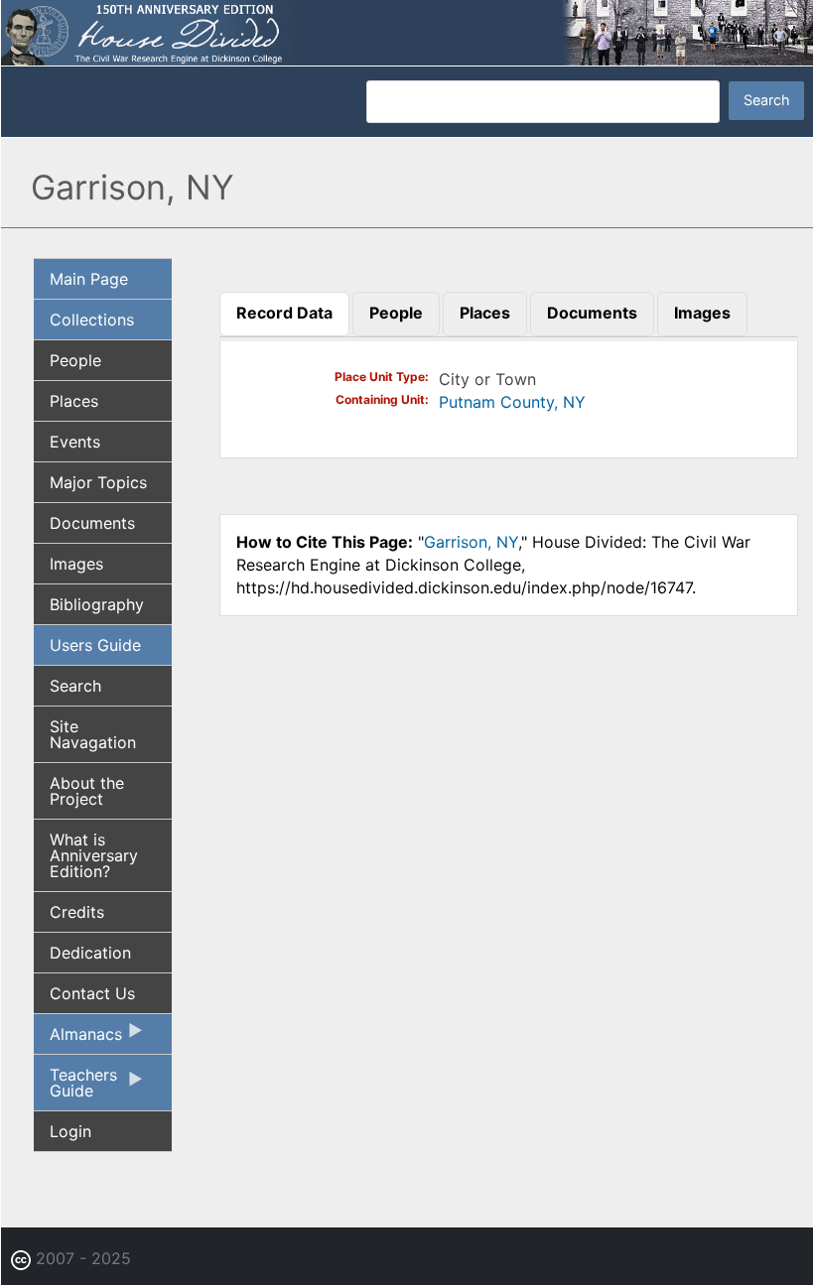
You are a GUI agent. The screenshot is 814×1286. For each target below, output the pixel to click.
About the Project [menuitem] (87, 791)
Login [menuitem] (70, 1131)
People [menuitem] (75, 360)
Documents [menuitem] (92, 523)
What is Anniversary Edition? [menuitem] (94, 855)
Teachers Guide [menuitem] (75, 1087)
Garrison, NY (471, 542)
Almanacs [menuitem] (78, 1039)
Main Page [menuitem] (89, 279)
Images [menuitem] (76, 564)
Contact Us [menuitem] (92, 993)
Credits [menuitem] (77, 912)
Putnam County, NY (512, 402)
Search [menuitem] (75, 686)
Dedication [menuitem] (90, 953)
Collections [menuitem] (92, 319)
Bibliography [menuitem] (97, 604)
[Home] (407, 31)
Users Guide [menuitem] (95, 645)
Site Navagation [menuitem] (93, 734)
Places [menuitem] (74, 401)
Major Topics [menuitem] (98, 482)
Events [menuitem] (75, 441)
